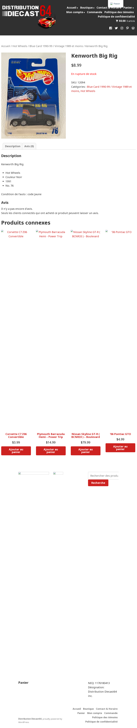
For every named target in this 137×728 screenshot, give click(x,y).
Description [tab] (12, 146)
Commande (94, 12)
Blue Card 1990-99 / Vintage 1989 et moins (56, 46)
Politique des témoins (119, 12)
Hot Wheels (19, 46)
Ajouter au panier (16, 451)
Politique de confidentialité (116, 16)
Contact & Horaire (109, 7)
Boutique (86, 7)
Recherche (98, 483)
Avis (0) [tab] (29, 146)
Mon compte (74, 12)
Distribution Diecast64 (29, 718)
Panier (127, 7)
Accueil (71, 7)
